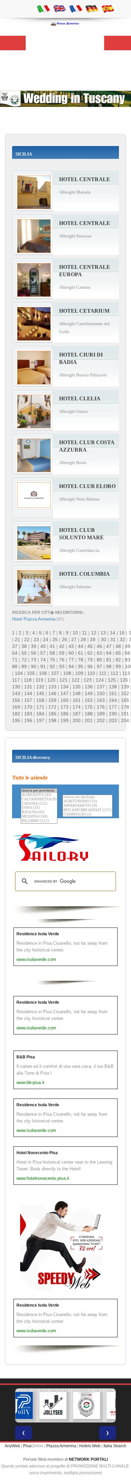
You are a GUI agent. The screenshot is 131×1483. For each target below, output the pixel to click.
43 (71, 646)
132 (40, 686)
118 (28, 680)
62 (90, 653)
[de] (91, 8)
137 (101, 686)
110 (91, 673)
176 (101, 707)
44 (80, 646)
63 (99, 653)
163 (101, 700)
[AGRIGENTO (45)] (39, 795)
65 (118, 653)
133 (52, 686)
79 (90, 659)
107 (55, 673)
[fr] (75, 8)
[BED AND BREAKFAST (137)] (87, 810)
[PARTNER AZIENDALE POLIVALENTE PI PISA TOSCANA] (19, 1405)
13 (103, 632)
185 (52, 713)
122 (76, 680)
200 (77, 720)
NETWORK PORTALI (88, 1459)
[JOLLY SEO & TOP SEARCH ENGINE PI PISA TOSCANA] (53, 1405)
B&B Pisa (25, 1057)
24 (45, 639)
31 (113, 639)
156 (16, 700)
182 (16, 713)
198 (52, 720)
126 (124, 680)
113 (126, 673)
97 (99, 666)
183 (28, 713)
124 (100, 680)
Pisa (27, 1446)
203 (113, 720)
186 (64, 713)
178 (125, 707)
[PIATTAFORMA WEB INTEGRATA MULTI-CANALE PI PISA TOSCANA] (86, 1405)
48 (118, 646)
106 (43, 673)
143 (16, 693)
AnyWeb (12, 1446)
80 (99, 659)
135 (77, 686)
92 (52, 666)
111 (102, 673)
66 (127, 653)
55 (24, 653)
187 (77, 713)
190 (113, 713)
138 (113, 686)
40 (43, 646)
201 (89, 720)
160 (64, 700)
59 (61, 653)
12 (93, 632)
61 (80, 653)
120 (51, 680)
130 (16, 686)
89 (24, 666)
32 (122, 639)
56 (33, 653)
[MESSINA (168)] (39, 817)
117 (16, 680)
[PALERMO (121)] (39, 821)
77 (71, 659)
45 (90, 646)
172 (52, 707)
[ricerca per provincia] (39, 791)
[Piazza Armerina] (65, 23)
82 (118, 659)
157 (28, 700)
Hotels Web (89, 1446)
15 (122, 632)
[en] (59, 8)
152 (125, 693)
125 (112, 680)
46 (99, 646)
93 (61, 666)
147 (64, 693)
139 (125, 686)
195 (16, 720)
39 (33, 646)
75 (52, 659)
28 (83, 639)
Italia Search (114, 1446)
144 (28, 693)
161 (77, 700)
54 (14, 653)
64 (109, 653)
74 (43, 659)
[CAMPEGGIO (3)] (87, 814)
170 (28, 707)
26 (64, 639)
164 (113, 700)
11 (84, 632)
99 (118, 666)
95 (80, 666)
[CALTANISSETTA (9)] (39, 799)
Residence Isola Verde (37, 934)
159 (52, 700)
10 (75, 632)
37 (14, 646)
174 (77, 707)
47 (109, 646)
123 (88, 680)
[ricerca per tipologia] (87, 797)
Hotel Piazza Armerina (33, 619)
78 (80, 659)
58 (52, 653)
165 (125, 700)
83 (127, 659)
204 (125, 720)
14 (112, 632)
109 (79, 673)
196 (28, 720)
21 (17, 639)
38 (24, 646)
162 (89, 700)
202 (101, 720)
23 (36, 639)
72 (24, 659)
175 (89, 707)
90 (33, 666)
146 (52, 693)
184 (40, 713)
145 (40, 693)
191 (125, 713)
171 (40, 707)
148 (77, 693)
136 (89, 686)
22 (27, 639)
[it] (43, 8)
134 (64, 686)
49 (127, 646)
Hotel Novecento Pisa (37, 1152)
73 (33, 659)
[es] (108, 8)
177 (113, 707)
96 (90, 666)
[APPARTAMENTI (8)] (87, 806)
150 (101, 693)
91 (43, 666)
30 (103, 639)
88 (14, 666)
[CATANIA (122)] (39, 804)
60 (71, 653)
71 (14, 659)
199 (64, 720)
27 (74, 639)
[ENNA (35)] (39, 808)
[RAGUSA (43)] (39, 812)
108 (67, 673)
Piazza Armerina (61, 1446)
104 (19, 673)
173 (64, 707)
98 (109, 666)
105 (31, 673)
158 (40, 700)
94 (71, 666)
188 (89, 713)
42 (61, 646)
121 (63, 680)
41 (52, 646)
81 (109, 659)
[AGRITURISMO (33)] (87, 801)
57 (43, 653)
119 (39, 680)
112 (114, 673)
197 (40, 720)
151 (113, 693)
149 (89, 693)
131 (28, 686)
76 (61, 659)
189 (101, 713)
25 (55, 639)
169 (16, 707)
